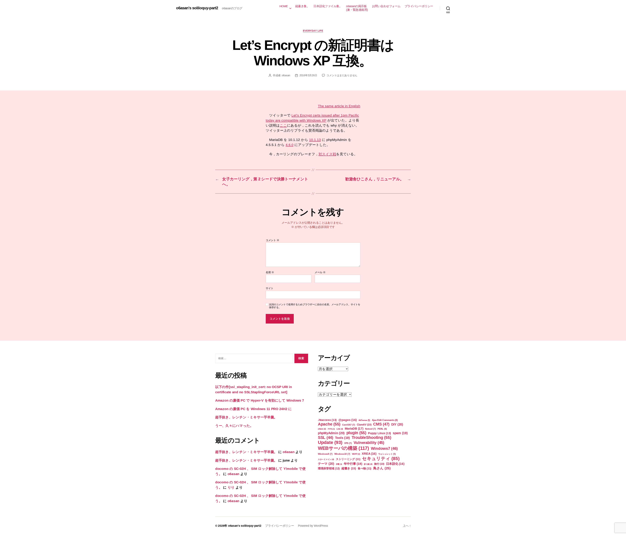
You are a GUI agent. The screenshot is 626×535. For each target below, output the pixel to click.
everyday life (313, 30)
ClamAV (364, 424)
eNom (322, 429)
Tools (342, 438)
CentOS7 (348, 424)
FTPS (331, 429)
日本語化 (395, 463)
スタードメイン (326, 459)
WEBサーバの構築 (343, 448)
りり (231, 487)
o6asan (286, 75)
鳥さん (382, 468)
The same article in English (339, 106)
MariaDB (354, 428)
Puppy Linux (379, 433)
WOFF (356, 454)
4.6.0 (289, 145)
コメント (272, 240)
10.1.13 (315, 140)
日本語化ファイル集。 (327, 6)
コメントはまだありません (342, 75)
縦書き (349, 468)
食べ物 (364, 468)
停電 (339, 464)
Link (339, 429)
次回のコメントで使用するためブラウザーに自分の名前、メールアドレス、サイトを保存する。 (314, 306)
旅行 (379, 463)
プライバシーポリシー (419, 6)
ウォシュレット (387, 454)
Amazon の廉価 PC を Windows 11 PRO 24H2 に (253, 409)
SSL (325, 437)
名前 (270, 272)
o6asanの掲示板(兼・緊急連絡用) (357, 8)
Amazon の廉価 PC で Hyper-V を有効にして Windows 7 (259, 400)
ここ (283, 125)
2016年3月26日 (308, 75)
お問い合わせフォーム (386, 6)
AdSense (364, 420)
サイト (269, 288)
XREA (369, 453)
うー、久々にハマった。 (234, 425)
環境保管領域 (329, 468)
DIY (397, 424)
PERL (382, 428)
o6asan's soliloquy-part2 (197, 8)
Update (330, 442)
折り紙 (368, 464)
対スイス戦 (327, 154)
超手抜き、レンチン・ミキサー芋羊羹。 (246, 417)
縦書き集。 (302, 6)
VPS (348, 443)
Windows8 (325, 454)
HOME (283, 6)
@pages (347, 420)
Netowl (370, 428)
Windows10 (342, 454)
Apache (329, 424)
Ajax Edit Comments (385, 420)
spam (400, 433)
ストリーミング (348, 459)
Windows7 (384, 448)
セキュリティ (380, 458)
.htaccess (327, 420)
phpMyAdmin (331, 433)
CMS (381, 424)
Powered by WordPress (313, 525)
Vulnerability (369, 442)
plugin (356, 432)
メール (320, 272)
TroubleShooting (371, 437)
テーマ (326, 463)
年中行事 (353, 463)
